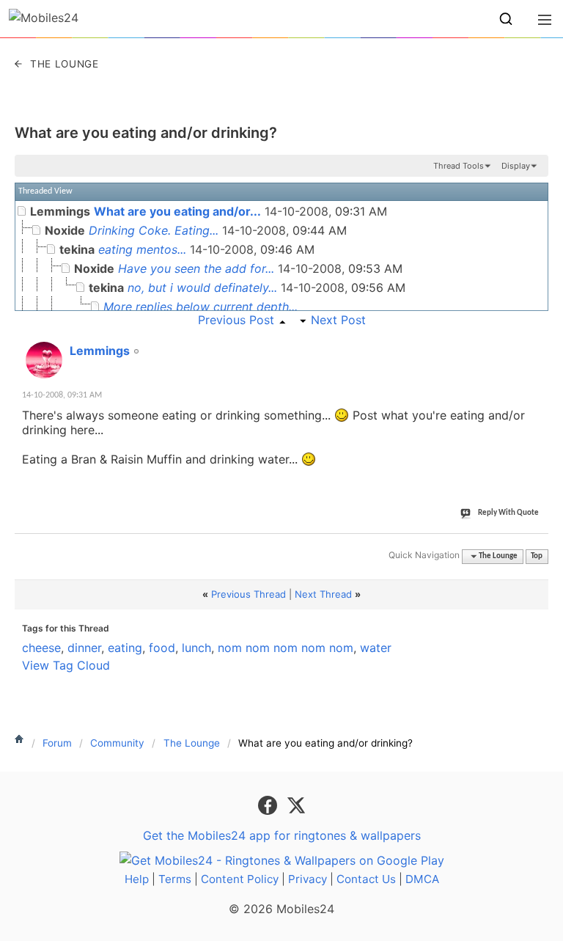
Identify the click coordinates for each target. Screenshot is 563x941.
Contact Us (366, 879)
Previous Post (236, 319)
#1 (536, 342)
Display (515, 166)
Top (536, 556)
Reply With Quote (508, 513)
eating (125, 647)
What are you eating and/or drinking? (146, 133)
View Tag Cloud (66, 665)
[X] (296, 804)
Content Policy (240, 879)
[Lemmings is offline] (44, 360)
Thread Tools (458, 166)
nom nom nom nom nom (285, 647)
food (162, 647)
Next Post (338, 319)
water (375, 647)
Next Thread (323, 594)
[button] (506, 19)
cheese (41, 647)
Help (137, 879)
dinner (84, 647)
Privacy (307, 879)
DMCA (422, 879)
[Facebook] (269, 804)
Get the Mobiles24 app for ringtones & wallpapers (282, 835)
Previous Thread (248, 594)
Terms (174, 879)
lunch (196, 647)
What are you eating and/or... (177, 211)
